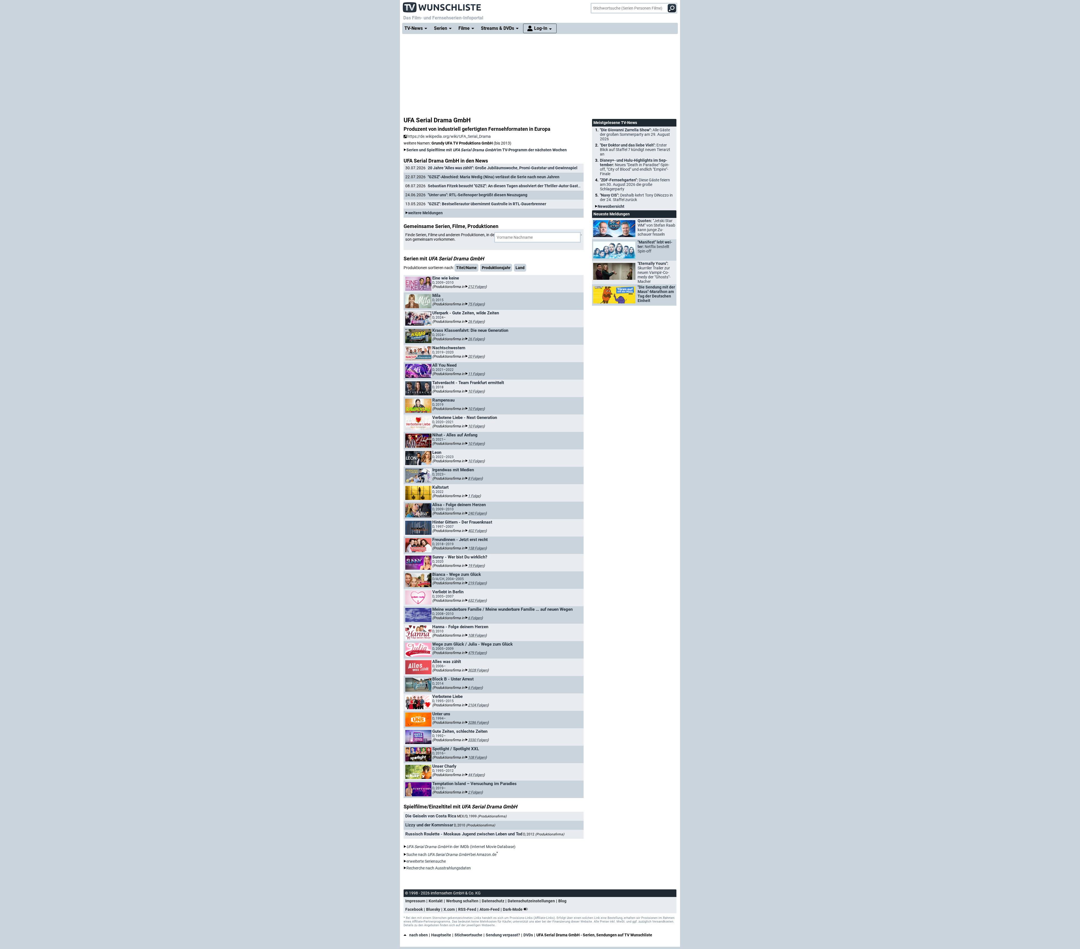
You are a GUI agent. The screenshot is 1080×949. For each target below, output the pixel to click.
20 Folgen (475, 356)
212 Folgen (476, 287)
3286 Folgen (477, 722)
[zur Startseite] (442, 5)
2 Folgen (475, 792)
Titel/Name (466, 267)
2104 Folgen (477, 705)
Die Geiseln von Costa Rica (430, 816)
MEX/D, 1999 (482, 816)
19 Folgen (475, 565)
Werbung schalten (462, 901)
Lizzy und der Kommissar (429, 825)
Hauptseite (441, 935)
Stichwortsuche (468, 935)
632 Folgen (476, 600)
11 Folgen (475, 374)
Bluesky (433, 909)
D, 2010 (474, 825)
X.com (449, 909)
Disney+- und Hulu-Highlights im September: (634, 167)
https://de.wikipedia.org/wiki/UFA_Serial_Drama (449, 136)
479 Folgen (476, 653)
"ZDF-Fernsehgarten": (635, 184)
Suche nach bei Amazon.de (451, 854)
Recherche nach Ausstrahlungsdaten (438, 868)
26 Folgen (475, 321)
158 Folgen (476, 548)
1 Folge (474, 496)
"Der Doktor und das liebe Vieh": (635, 149)
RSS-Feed (467, 909)
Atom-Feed (490, 909)
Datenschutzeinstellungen (531, 901)
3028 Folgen (477, 670)
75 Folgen (475, 304)
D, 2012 (543, 834)
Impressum (415, 901)
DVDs (528, 935)
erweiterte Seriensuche (426, 861)
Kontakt (436, 901)
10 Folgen (475, 391)
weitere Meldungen (425, 213)
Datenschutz (493, 901)
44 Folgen (475, 775)
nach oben (418, 935)
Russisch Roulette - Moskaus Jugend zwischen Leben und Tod (463, 834)
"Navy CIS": (636, 197)
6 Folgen (475, 618)
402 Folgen (476, 531)
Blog (562, 901)
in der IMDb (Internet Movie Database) (461, 846)
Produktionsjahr (496, 267)
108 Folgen (476, 635)
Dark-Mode (513, 909)
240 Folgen (476, 513)
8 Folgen (475, 478)
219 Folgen (476, 583)
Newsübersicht (611, 206)
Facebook (414, 909)
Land (520, 267)
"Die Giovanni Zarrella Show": (635, 134)
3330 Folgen (477, 740)
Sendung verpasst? (503, 935)
